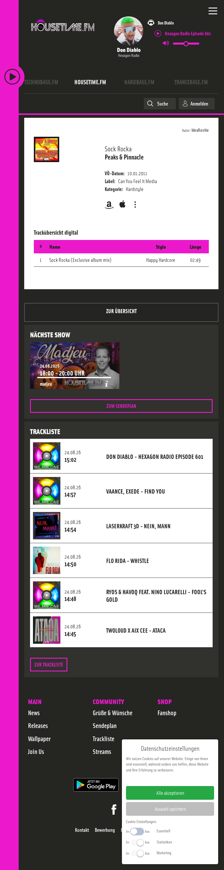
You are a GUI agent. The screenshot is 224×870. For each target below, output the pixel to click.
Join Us (36, 751)
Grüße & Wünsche (112, 712)
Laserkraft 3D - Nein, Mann (138, 525)
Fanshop (167, 712)
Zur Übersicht (121, 310)
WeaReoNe (200, 130)
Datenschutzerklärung (180, 779)
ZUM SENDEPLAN (121, 405)
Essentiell (163, 830)
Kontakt (82, 830)
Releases (38, 725)
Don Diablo (129, 49)
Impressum (152, 779)
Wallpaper (39, 738)
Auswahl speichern (170, 809)
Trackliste (103, 738)
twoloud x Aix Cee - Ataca (136, 630)
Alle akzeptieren (170, 793)
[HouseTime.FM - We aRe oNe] (63, 34)
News (34, 712)
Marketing (164, 852)
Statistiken (164, 841)
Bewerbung (105, 830)
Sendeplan (105, 725)
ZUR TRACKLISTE (48, 664)
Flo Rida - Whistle (127, 560)
